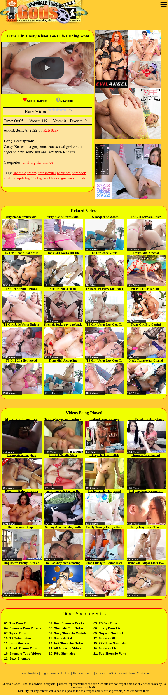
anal (26, 162)
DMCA (111, 673)
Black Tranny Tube (23, 648)
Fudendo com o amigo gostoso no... (104, 419)
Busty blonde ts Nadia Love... (145, 289)
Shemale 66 (107, 638)
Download (66, 100)
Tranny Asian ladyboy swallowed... (21, 456)
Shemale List (108, 648)
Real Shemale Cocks (69, 623)
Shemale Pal (63, 638)
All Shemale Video (67, 648)
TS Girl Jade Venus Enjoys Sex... (21, 325)
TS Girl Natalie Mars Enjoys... (63, 456)
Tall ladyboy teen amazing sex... (63, 563)
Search (55, 673)
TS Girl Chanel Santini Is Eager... (21, 253)
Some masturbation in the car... (63, 491)
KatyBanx (50, 130)
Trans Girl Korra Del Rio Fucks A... (63, 253)
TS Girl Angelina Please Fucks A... (21, 289)
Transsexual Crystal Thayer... (146, 253)
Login (44, 673)
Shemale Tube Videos (25, 653)
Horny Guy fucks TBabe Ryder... (146, 527)
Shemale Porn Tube (68, 628)
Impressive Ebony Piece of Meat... (21, 563)
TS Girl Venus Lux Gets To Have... (104, 325)
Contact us (143, 673)
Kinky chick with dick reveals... (104, 456)
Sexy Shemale (19, 658)
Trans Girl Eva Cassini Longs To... (146, 325)
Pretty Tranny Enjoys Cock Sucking (104, 527)
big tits (35, 162)
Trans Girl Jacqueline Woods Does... (63, 361)
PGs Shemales (64, 653)
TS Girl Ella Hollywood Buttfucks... (21, 361)
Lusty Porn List (110, 628)
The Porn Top (19, 623)
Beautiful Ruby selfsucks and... (21, 491)
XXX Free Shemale (112, 643)
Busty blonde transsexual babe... (62, 217)
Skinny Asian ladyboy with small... (63, 527)
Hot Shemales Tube (68, 643)
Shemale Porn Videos (25, 628)
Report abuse (127, 673)
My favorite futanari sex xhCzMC (21, 419)
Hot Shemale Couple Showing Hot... (21, 527)
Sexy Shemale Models (70, 633)
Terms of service (83, 673)
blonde (47, 162)
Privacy (100, 673)
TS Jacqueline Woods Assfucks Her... (104, 217)
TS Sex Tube (108, 623)
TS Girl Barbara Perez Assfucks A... (146, 217)
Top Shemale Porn (112, 653)
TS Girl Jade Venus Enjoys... (104, 253)
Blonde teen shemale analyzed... (62, 289)
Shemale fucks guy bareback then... (63, 325)
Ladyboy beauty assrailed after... (146, 491)
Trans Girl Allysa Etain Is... (146, 563)
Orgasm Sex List (111, 633)
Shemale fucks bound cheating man (145, 456)
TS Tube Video (20, 638)
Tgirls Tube (17, 633)
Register (33, 673)
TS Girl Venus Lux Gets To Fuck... (104, 361)
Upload (65, 673)
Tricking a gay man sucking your (62, 419)
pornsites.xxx (19, 643)
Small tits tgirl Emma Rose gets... (104, 563)
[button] (47, 68)
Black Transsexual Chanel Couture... (146, 361)
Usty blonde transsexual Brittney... (21, 217)
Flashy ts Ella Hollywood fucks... (104, 491)
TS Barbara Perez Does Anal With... (104, 289)
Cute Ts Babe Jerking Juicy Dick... (146, 419)
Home (22, 673)
